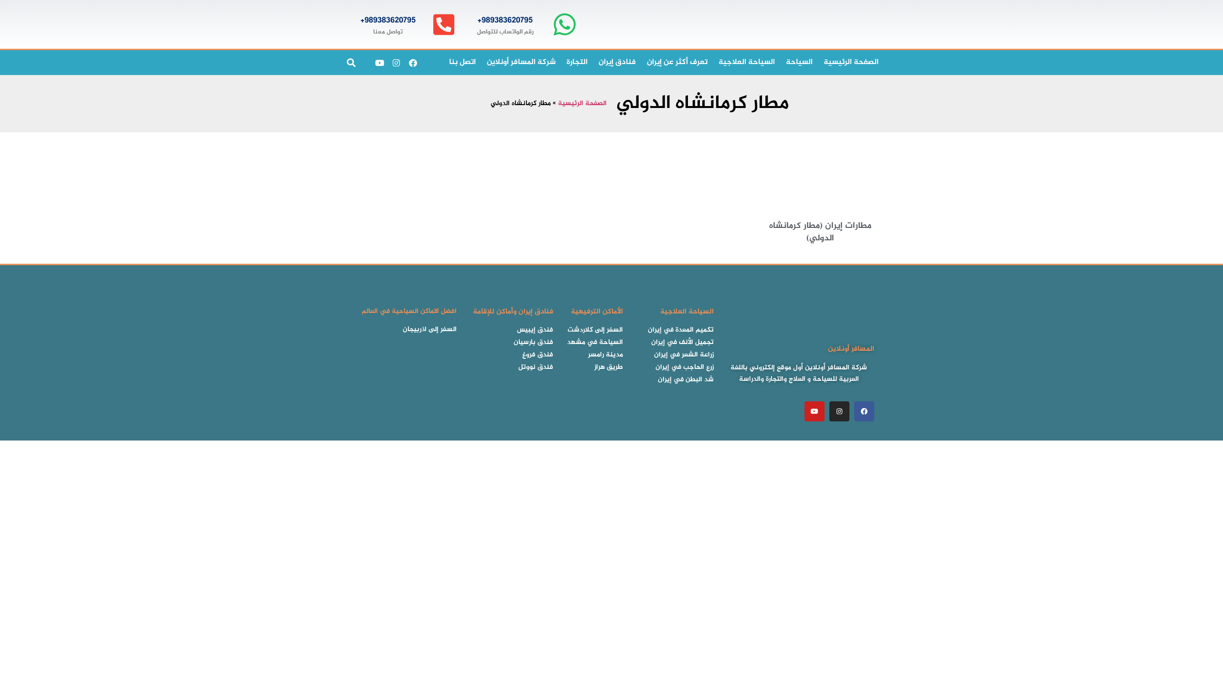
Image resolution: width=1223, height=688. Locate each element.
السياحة (799, 62)
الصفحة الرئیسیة (851, 62)
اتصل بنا (462, 62)
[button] (351, 63)
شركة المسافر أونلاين (521, 62)
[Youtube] (379, 62)
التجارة (577, 62)
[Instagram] (396, 62)
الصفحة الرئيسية (582, 103)
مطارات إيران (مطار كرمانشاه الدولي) (820, 232)
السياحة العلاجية (747, 62)
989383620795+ (505, 20)
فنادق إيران (617, 62)
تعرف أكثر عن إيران (677, 62)
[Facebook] (413, 62)
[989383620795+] (564, 24)
